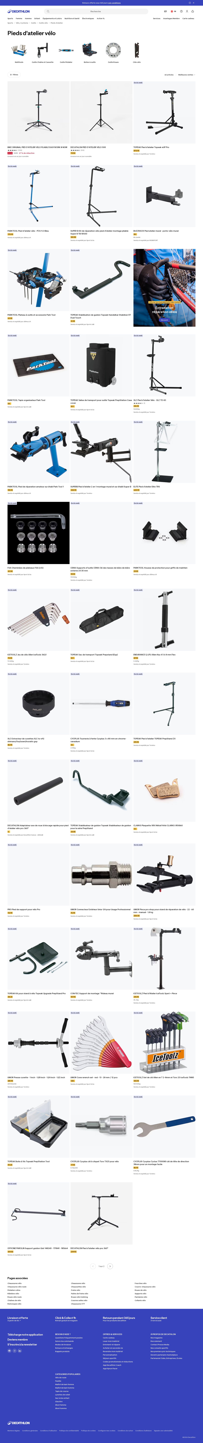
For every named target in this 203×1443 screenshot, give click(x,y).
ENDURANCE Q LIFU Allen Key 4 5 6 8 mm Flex (154, 654)
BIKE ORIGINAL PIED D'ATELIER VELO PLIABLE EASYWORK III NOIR (37, 147)
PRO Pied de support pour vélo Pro (24, 909)
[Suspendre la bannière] (190, 3)
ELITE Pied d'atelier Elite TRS (146, 486)
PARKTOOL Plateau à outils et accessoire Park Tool (31, 315)
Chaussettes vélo (78, 1287)
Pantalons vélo (141, 1297)
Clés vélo (137, 62)
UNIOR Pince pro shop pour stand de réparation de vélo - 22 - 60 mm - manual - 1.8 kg (163, 910)
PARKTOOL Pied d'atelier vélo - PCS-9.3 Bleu (28, 231)
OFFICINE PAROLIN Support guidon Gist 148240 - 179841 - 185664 (38, 1248)
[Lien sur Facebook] (9, 1351)
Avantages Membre (171, 18)
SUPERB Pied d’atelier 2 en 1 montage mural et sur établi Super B (100, 486)
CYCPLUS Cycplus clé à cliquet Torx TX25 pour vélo (94, 1161)
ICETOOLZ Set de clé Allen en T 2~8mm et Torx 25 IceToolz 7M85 (163, 1077)
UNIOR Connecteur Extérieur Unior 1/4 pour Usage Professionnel (100, 909)
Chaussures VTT (78, 1304)
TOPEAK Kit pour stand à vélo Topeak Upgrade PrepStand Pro (37, 993)
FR (175, 11)
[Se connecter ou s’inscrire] (187, 11)
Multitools (19, 62)
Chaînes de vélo (14, 1300)
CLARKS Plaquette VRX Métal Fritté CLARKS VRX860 (158, 825)
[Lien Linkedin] (20, 1351)
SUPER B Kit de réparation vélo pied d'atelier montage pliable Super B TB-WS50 (99, 232)
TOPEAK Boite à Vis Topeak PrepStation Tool (29, 1161)
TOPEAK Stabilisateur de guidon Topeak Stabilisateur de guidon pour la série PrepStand (100, 826)
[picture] (39, 112)
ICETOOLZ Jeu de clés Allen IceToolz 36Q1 (27, 654)
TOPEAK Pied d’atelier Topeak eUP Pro (151, 147)
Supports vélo (140, 1294)
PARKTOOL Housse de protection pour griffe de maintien (160, 568)
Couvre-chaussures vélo (145, 1287)
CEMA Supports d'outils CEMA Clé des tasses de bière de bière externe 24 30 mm (100, 569)
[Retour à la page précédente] (93, 1266)
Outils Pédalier (66, 62)
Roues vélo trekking (79, 1297)
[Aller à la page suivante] (110, 1266)
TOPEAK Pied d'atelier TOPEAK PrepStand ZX (154, 738)
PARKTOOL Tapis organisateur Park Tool (26, 400)
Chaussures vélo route (17, 1287)
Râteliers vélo (13, 1294)
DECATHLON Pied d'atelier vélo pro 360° (89, 1248)
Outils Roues (113, 62)
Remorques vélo (14, 1304)
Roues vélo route (15, 1297)
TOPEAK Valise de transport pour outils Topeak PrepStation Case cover (101, 401)
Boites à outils (90, 62)
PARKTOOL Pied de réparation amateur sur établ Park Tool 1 (36, 486)
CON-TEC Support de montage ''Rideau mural (92, 993)
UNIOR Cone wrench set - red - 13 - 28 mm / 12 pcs (93, 1077)
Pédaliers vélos (14, 1290)
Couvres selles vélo (79, 1300)
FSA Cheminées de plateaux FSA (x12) (25, 568)
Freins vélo (75, 1290)
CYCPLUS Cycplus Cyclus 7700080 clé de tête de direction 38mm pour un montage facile (161, 1162)
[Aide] (181, 11)
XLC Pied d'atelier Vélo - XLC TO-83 (149, 400)
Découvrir (164, 320)
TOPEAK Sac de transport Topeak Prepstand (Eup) (94, 654)
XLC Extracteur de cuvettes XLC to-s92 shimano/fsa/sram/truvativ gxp (26, 740)
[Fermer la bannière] (193, 3)
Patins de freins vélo (79, 1294)
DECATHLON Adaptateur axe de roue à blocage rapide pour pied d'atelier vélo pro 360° (38, 826)
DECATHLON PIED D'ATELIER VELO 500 (88, 147)
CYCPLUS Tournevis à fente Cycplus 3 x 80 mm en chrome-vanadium (98, 740)
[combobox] (186, 75)
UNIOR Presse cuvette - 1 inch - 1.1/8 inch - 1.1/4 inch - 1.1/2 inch (36, 1077)
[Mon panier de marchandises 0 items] (192, 11)
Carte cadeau (188, 18)
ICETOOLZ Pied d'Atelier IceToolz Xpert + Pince (155, 993)
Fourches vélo (140, 1283)
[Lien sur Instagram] (14, 1351)
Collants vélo (140, 1300)
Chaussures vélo (14, 1283)
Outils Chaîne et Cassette (42, 62)
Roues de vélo (140, 1290)
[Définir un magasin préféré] (165, 11)
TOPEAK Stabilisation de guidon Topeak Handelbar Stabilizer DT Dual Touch (100, 316)
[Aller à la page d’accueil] (19, 11)
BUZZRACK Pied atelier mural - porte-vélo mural (156, 231)
